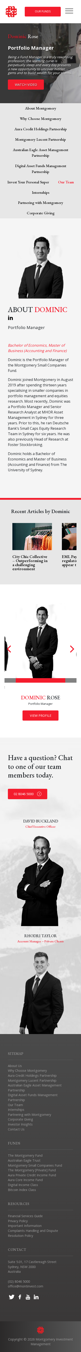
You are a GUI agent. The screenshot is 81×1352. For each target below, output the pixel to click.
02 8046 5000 (24, 794)
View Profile (40, 715)
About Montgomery (40, 108)
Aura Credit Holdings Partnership (40, 128)
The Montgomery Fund (25, 1155)
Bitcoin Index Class (22, 1190)
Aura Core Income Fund (25, 1180)
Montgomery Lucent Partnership (40, 139)
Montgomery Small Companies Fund (35, 1165)
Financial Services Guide (25, 1216)
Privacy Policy (18, 1221)
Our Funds (43, 11)
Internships (40, 192)
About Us (15, 1066)
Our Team (15, 1105)
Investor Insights (20, 1124)
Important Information (25, 1226)
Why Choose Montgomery (40, 118)
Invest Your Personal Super (28, 182)
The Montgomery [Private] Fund (32, 1170)
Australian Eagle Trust (24, 1160)
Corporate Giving (40, 212)
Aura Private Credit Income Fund (32, 1175)
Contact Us (16, 1129)
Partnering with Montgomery (40, 202)
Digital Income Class (23, 1185)
